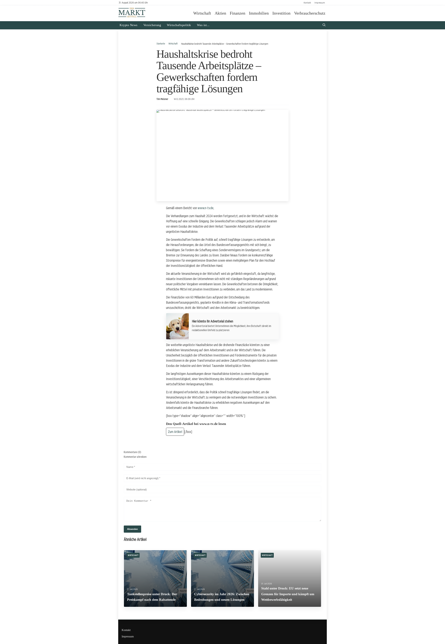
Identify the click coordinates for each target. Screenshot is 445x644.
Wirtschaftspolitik (179, 25)
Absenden (132, 529)
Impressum (319, 2)
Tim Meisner (162, 99)
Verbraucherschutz (309, 13)
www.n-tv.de (205, 208)
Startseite (160, 43)
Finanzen (237, 13)
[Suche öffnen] (324, 25)
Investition (281, 13)
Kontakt (307, 2)
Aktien (220, 13)
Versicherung (152, 25)
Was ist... (203, 25)
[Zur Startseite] (131, 17)
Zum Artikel (175, 432)
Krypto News (128, 25)
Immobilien (259, 13)
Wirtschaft (202, 13)
